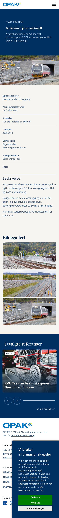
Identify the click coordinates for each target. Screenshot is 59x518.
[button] (53, 4)
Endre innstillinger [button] (35, 508)
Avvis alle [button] (35, 503)
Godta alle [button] (35, 497)
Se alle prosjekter (46, 408)
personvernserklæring (23, 435)
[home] (11, 4)
